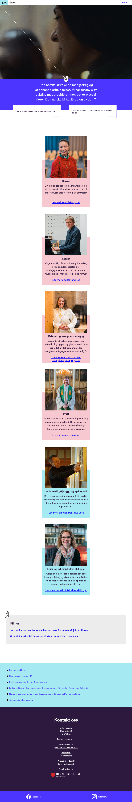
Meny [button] (124, 2)
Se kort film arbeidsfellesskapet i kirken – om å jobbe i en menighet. (46, 636)
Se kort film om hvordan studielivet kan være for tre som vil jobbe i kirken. (49, 630)
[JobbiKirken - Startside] (8, 2)
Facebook (36, 797)
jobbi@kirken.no (66, 744)
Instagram (102, 797)
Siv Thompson (66, 756)
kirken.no (69, 769)
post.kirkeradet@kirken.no (66, 748)
